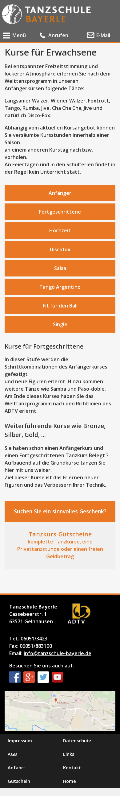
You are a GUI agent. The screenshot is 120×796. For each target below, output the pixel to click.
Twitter (43, 677)
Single (60, 324)
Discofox (60, 249)
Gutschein (19, 781)
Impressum (20, 741)
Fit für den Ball (60, 305)
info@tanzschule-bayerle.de (57, 653)
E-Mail (103, 35)
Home (69, 781)
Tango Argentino (60, 287)
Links (68, 754)
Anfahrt (16, 768)
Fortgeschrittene (60, 211)
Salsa (60, 268)
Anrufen (58, 35)
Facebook (15, 677)
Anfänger (60, 193)
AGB (12, 754)
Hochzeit (60, 230)
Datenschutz (77, 741)
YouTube (57, 677)
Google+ (29, 677)
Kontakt (72, 768)
